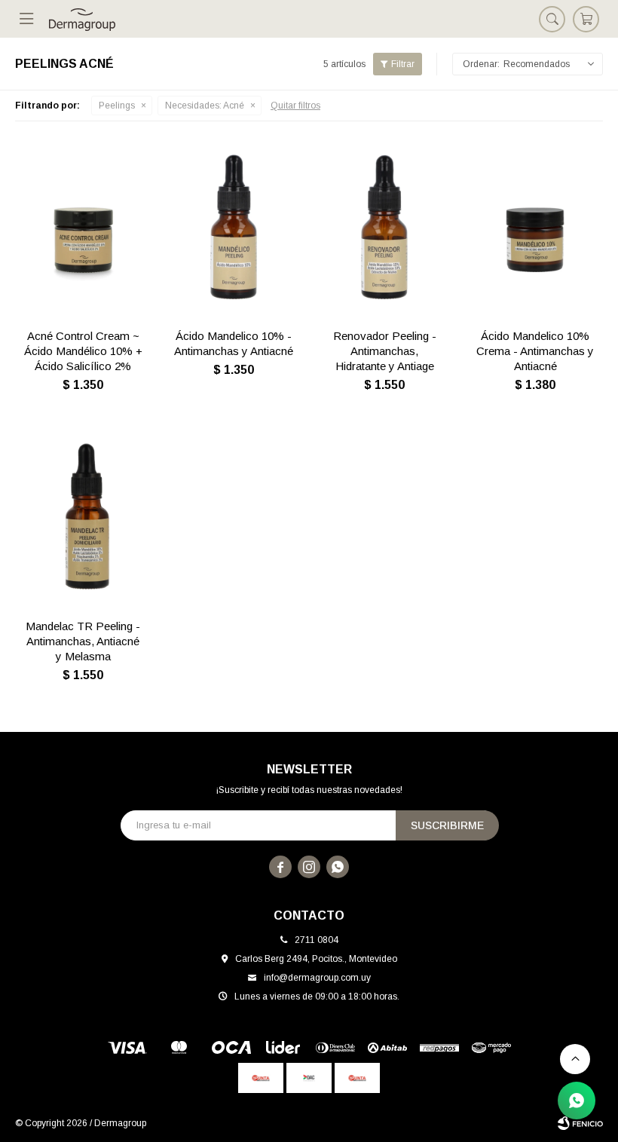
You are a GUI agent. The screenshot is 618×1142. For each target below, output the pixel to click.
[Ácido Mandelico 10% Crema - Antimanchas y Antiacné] (535, 226)
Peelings (117, 105)
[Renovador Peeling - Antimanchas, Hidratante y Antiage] (384, 226)
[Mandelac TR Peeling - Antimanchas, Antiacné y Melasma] (83, 517)
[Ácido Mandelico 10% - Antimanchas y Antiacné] (233, 226)
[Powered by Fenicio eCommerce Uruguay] (580, 1123)
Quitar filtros (295, 105)
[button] (552, 19)
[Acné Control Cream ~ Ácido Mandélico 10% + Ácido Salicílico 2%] (83, 226)
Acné (204, 105)
